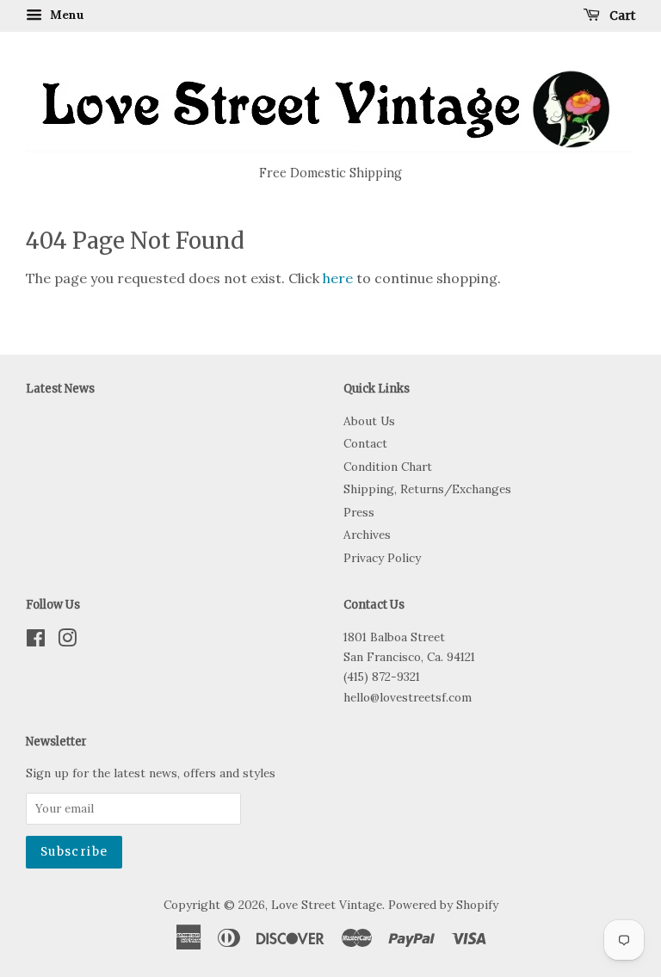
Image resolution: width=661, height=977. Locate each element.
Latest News (60, 388)
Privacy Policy (382, 558)
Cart (621, 15)
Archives (367, 534)
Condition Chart (387, 466)
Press (358, 512)
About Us (369, 421)
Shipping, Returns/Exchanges (427, 489)
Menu (65, 14)
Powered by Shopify (443, 904)
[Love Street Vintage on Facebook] (36, 641)
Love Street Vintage (326, 904)
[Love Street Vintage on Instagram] (67, 641)
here (338, 278)
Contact (365, 443)
